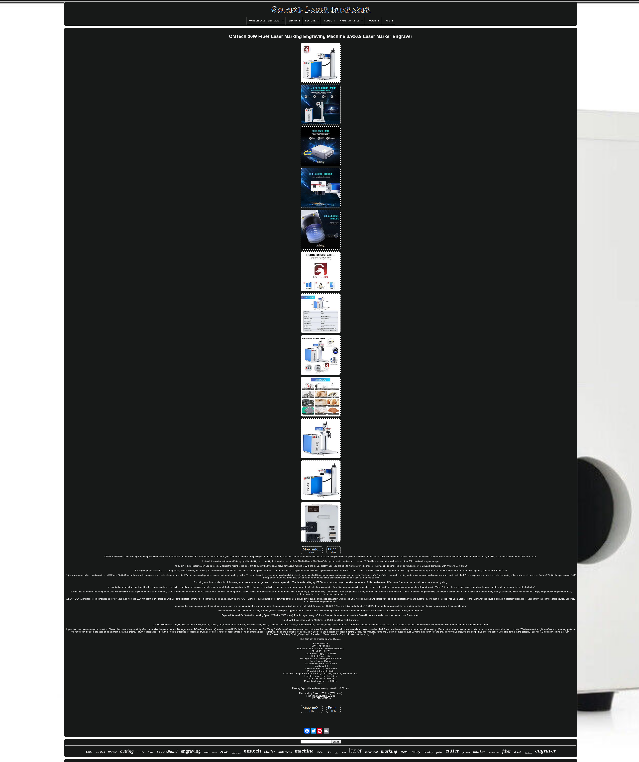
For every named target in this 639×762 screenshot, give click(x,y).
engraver (545, 751)
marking (389, 751)
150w (336, 753)
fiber (506, 751)
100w (140, 752)
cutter (452, 751)
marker (479, 751)
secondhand (167, 751)
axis (517, 752)
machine (304, 751)
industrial (371, 752)
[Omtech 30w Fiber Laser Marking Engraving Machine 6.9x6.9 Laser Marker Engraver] (320, 63)
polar (439, 752)
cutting (127, 751)
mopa (214, 752)
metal (404, 752)
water (112, 752)
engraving (191, 751)
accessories (494, 752)
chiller (269, 751)
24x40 (224, 752)
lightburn (528, 753)
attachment (236, 753)
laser (355, 750)
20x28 (319, 752)
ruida (328, 752)
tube (150, 752)
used (344, 752)
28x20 (206, 752)
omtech (252, 751)
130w (89, 752)
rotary (416, 752)
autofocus (285, 752)
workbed (100, 752)
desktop (428, 752)
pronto (466, 752)
